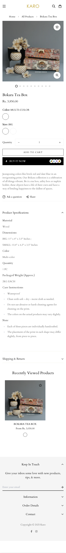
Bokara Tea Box (25, 424)
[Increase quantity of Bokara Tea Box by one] (59, 142)
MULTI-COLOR (5, 117)
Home (12, 16)
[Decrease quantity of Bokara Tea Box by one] (18, 142)
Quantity (7, 142)
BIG (5, 131)
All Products (28, 16)
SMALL (13, 131)
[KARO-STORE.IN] (33, 6)
